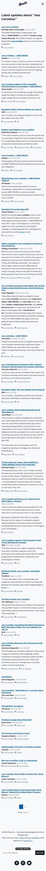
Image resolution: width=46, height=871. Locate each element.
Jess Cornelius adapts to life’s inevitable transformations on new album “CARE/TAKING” (21, 85)
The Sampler (37, 147)
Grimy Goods (8, 101)
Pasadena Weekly (23, 739)
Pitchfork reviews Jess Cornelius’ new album (20, 572)
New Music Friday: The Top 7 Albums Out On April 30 (22, 389)
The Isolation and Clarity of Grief (15, 733)
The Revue (20, 712)
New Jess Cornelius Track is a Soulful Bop (19, 760)
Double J (6, 76)
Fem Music (7, 356)
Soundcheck (6, 677)
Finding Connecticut (10, 278)
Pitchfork (20, 591)
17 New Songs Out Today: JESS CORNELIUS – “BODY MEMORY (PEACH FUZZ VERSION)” (20, 463)
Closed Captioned (9, 766)
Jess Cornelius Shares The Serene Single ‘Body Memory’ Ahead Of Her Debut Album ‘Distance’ (21, 791)
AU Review (7, 201)
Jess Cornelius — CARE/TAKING (14, 55)
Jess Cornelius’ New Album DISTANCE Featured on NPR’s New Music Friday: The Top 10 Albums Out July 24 (22, 627)
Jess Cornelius (17, 41)
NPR (18, 121)
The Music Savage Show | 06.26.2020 (16, 720)
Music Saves (21, 725)
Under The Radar (22, 782)
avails (21, 838)
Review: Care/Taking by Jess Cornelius (17, 129)
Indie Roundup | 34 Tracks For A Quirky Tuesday (21, 747)
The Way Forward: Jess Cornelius (15, 599)
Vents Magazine (22, 328)
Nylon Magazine (22, 682)
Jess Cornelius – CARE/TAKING (14, 336)
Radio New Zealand (23, 147)
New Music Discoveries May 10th (15, 209)
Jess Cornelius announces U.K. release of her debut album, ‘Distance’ (20, 500)
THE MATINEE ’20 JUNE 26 (12, 706)
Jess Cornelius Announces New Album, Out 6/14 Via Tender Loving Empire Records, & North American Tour (23, 288)
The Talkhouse (22, 617)
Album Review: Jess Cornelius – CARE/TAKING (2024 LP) (20, 179)
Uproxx (19, 798)
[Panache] (23, 3)
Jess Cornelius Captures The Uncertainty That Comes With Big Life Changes (21, 541)
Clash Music (7, 454)
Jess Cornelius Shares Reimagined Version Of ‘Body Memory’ (20, 411)
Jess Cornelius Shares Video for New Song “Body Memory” (22, 775)
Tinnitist (19, 752)
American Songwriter (10, 669)
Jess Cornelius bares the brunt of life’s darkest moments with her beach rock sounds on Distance (22, 365)
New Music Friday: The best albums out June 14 (21, 109)
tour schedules (34, 838)
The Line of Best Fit (23, 381)
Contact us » (28, 840)
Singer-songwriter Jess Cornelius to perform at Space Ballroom (21, 244)
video (22, 232)
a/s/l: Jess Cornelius (10, 27)
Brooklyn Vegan (8, 491)
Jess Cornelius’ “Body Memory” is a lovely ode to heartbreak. (22, 691)
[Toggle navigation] (42, 3)
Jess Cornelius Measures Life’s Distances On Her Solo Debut (22, 644)
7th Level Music (8, 698)
